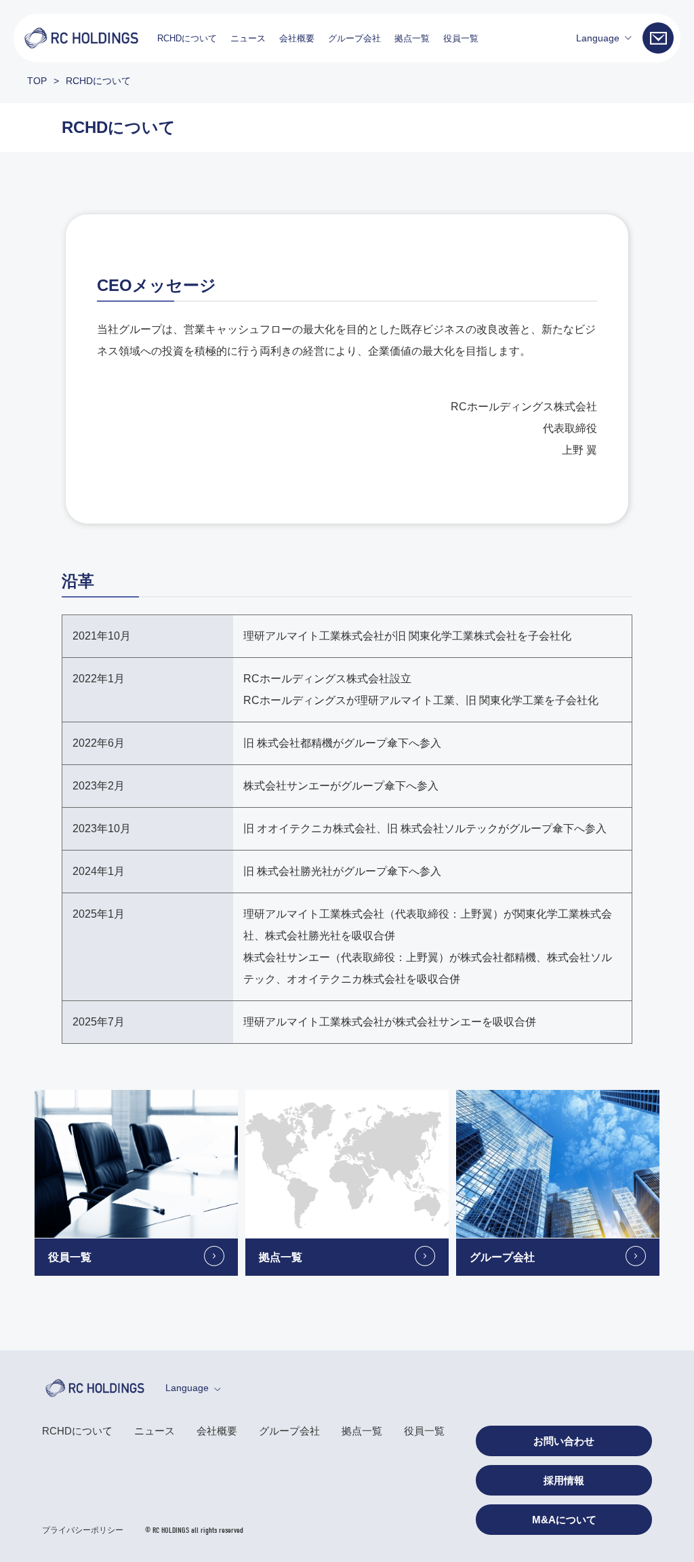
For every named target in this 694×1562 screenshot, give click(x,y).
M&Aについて (564, 1519)
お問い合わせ (563, 1441)
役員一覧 (460, 38)
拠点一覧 (412, 38)
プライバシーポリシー (82, 1530)
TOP (37, 80)
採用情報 (564, 1480)
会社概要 (296, 38)
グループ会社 (354, 38)
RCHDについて (187, 38)
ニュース (248, 38)
